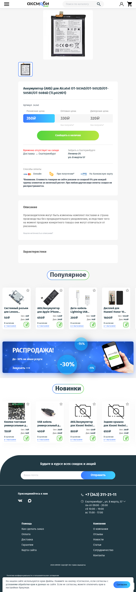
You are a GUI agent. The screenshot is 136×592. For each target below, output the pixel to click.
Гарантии (27, 545)
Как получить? (67, 125)
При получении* (65, 174)
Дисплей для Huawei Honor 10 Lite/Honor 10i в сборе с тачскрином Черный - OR (114, 310)
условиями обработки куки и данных (26, 584)
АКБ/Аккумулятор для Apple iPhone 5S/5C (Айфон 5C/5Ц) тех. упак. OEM (48, 310)
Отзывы (98, 534)
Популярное (68, 275)
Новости (98, 540)
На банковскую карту (101, 174)
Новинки (68, 389)
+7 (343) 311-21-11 (100, 495)
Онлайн (37, 174)
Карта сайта (29, 550)
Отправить (98, 475)
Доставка (27, 540)
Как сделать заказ (33, 529)
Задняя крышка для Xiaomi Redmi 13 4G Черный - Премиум (115, 424)
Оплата (26, 534)
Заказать (21, 368)
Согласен (122, 585)
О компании (100, 529)
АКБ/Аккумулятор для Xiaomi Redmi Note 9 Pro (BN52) (81, 424)
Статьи (97, 545)
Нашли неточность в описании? (38, 233)
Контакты (99, 555)
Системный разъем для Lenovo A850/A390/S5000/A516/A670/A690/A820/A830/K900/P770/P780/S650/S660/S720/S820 (16, 310)
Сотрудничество (103, 550)
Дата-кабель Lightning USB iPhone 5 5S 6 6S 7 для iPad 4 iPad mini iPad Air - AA (81, 310)
